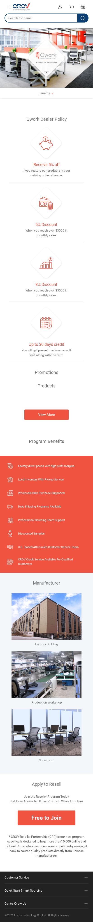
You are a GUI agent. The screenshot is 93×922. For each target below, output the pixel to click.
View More (46, 414)
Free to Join (46, 818)
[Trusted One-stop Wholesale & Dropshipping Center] (21, 6)
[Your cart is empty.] (71, 7)
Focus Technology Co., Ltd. (30, 915)
